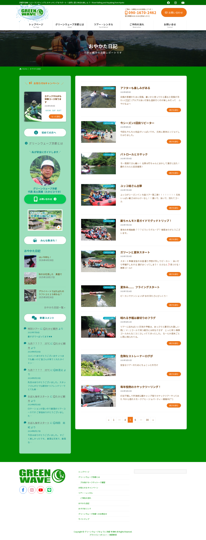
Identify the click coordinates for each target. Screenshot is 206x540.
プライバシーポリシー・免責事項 (103, 534)
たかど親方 (52, 328)
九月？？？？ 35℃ (39, 343)
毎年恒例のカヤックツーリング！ (140, 387)
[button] (45, 199)
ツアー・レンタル (85, 493)
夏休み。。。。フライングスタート (140, 287)
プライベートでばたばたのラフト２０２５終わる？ (51, 293)
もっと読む (55, 116)
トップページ (83, 472)
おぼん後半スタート (38, 396)
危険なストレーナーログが (136, 356)
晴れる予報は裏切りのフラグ (138, 318)
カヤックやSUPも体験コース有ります (53, 99)
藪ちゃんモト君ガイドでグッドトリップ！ (146, 221)
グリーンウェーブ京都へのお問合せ (92, 514)
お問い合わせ (175, 12)
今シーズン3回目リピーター (137, 123)
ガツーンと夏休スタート (135, 252)
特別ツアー (34, 328)
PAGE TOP (199, 521)
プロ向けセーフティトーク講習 (92, 482)
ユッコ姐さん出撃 (131, 186)
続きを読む (173, 110)
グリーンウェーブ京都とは (46, 143)
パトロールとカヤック (134, 154)
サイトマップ (83, 519)
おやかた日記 (83, 503)
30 (147, 420)
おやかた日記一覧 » (54, 307)
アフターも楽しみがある (135, 88)
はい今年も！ (45, 257)
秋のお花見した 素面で (50, 274)
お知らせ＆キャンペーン (88, 487)
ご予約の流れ (85, 498)
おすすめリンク (84, 508)
